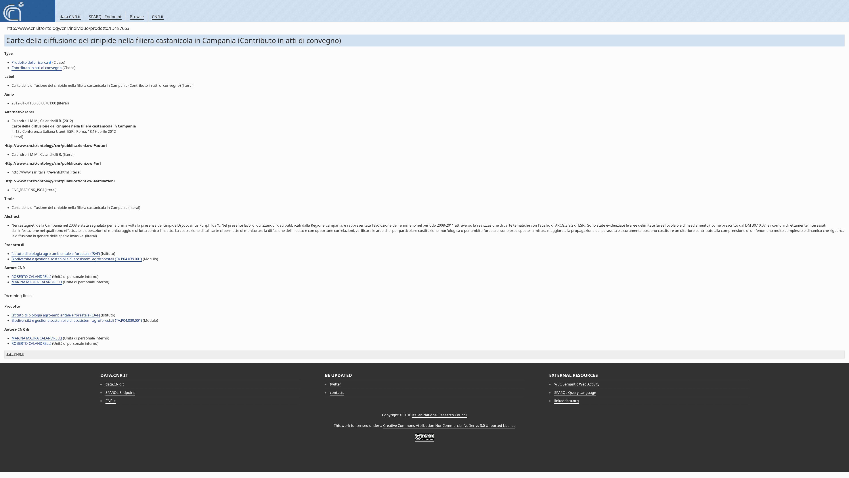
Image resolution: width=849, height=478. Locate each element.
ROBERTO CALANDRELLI (31, 276)
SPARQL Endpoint (105, 16)
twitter (335, 384)
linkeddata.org (566, 400)
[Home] (27, 11)
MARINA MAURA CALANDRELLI (36, 281)
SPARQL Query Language (575, 392)
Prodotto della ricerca (29, 62)
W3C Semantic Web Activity (576, 384)
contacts (337, 392)
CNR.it (158, 16)
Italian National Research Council (439, 414)
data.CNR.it (70, 16)
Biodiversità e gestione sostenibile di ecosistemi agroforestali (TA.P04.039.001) (76, 258)
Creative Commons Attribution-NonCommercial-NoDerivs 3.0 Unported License (449, 425)
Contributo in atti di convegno (36, 67)
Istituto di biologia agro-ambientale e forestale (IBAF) (55, 253)
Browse (137, 16)
